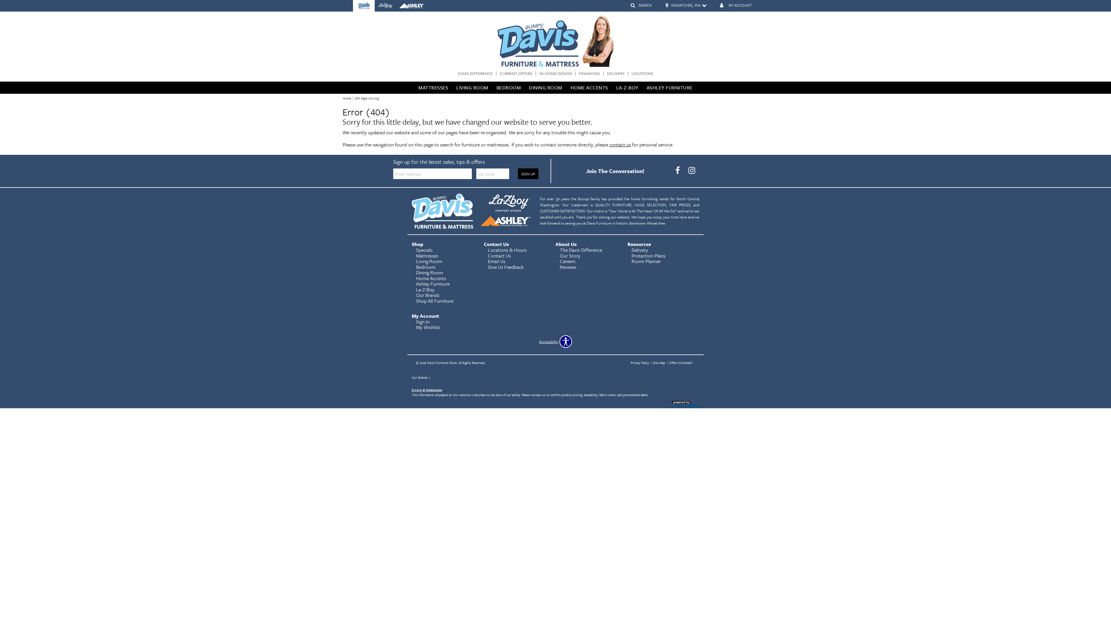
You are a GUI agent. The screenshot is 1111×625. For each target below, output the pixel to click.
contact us (620, 144)
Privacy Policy (640, 362)
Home (347, 98)
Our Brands (421, 377)
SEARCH (645, 5)
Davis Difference (475, 73)
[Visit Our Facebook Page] (678, 170)
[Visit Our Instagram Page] (691, 170)
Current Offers (516, 73)
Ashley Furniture (670, 87)
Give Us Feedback (506, 267)
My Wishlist (428, 327)
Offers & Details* (681, 362)
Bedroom (508, 87)
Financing (589, 73)
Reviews (568, 267)
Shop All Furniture (434, 300)
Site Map (659, 362)
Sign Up (528, 174)
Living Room (472, 87)
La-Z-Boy (627, 87)
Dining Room (545, 87)
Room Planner (646, 261)
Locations (642, 73)
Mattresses (433, 87)
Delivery (616, 73)
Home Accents (589, 87)
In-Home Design (555, 73)
